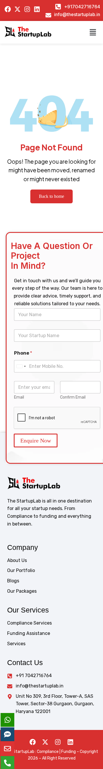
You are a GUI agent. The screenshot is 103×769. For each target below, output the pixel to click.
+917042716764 (82, 6)
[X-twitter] (45, 742)
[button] (93, 32)
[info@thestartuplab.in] (48, 15)
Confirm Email (73, 397)
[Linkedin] (70, 742)
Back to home (51, 196)
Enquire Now (35, 440)
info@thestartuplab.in (77, 14)
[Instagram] (58, 742)
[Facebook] (32, 742)
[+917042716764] (58, 6)
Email (19, 397)
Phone (23, 353)
